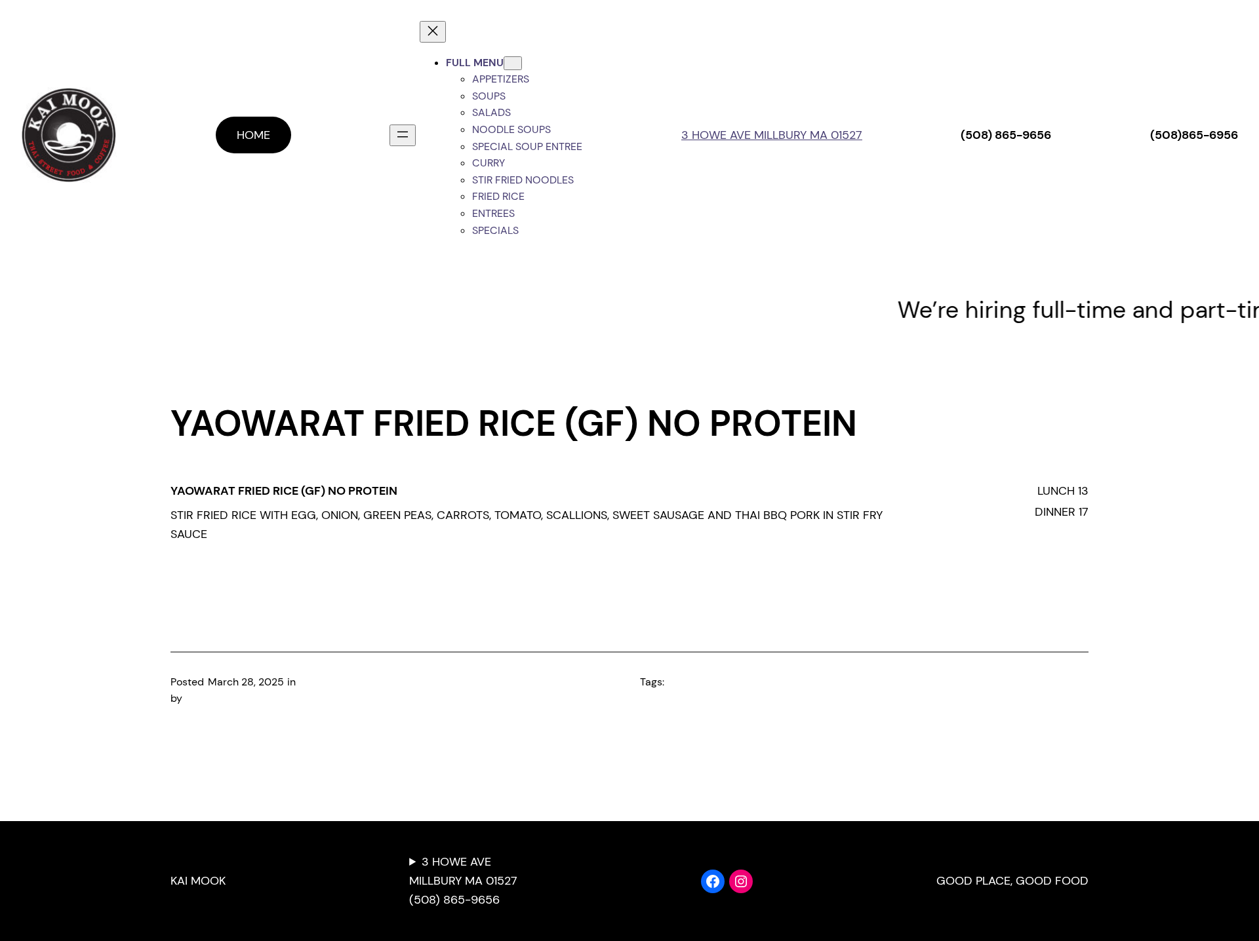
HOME (253, 135)
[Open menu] (403, 135)
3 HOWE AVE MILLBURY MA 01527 (771, 135)
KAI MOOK (198, 881)
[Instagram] (741, 881)
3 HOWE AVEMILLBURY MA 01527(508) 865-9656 (463, 881)
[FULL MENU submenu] (513, 63)
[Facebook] (713, 881)
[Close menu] (433, 32)
